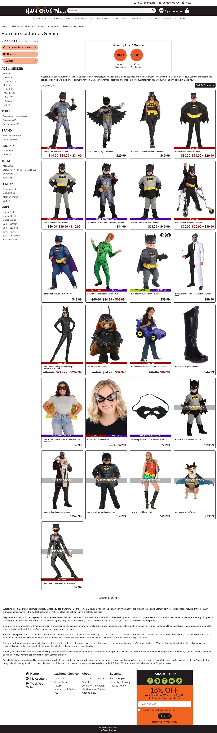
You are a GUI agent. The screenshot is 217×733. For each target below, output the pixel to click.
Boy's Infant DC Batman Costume (145, 294)
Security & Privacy (120, 682)
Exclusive (7, 193)
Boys (6, 97)
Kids (5, 85)
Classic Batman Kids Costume (55, 223)
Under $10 (8, 216)
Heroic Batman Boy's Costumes (100, 152)
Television (7, 178)
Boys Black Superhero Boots (187, 367)
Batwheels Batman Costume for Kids (58, 294)
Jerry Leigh (8, 139)
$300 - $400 (10, 239)
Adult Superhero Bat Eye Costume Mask (147, 440)
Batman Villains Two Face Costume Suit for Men (193, 295)
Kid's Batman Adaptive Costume (188, 223)
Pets (5, 105)
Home (34, 673)
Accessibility (89, 692)
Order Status (61, 682)
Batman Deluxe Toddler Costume (101, 512)
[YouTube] (172, 681)
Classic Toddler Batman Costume (145, 223)
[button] (170, 10)
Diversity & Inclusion (93, 685)
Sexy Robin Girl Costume (141, 512)
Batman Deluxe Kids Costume (55, 152)
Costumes (8, 120)
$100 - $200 (9, 232)
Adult (5, 73)
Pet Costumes (10, 124)
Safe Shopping (118, 678)
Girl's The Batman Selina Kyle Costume (59, 583)
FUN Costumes (10, 135)
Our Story (87, 682)
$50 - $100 (9, 228)
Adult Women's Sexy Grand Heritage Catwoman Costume (58, 367)
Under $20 (8, 220)
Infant (7, 89)
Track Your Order (35, 685)
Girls (6, 101)
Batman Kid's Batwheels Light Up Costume (149, 367)
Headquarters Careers (94, 689)
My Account (38, 678)
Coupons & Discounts (94, 678)
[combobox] (108, 10)
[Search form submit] (153, 10)
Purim (6, 154)
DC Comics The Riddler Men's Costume (103, 294)
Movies (6, 166)
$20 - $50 (8, 224)
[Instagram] (165, 681)
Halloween (8, 151)
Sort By (203, 85)
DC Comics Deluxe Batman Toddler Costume (105, 223)
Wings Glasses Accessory (98, 440)
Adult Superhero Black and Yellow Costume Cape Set (61, 440)
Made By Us (9, 197)
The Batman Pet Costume (97, 367)
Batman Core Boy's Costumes (187, 152)
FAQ (56, 692)
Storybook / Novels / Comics (17, 170)
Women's (8, 81)
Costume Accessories (13, 116)
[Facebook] (150, 681)
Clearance (8, 189)
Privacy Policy (118, 685)
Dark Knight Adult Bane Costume (56, 512)
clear (36, 41)
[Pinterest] (157, 681)
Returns (58, 685)
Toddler (8, 93)
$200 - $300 (10, 236)
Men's (7, 77)
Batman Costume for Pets (185, 512)
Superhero (8, 174)
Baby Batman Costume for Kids (188, 440)
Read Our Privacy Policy (164, 721)
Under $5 (7, 212)
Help (188, 2)
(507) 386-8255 (146, 2)
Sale (5, 201)
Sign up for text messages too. (159, 710)
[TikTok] (179, 681)
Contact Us (169, 2)
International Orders (65, 689)
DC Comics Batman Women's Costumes (147, 152)
